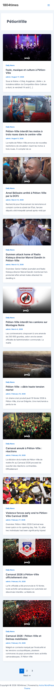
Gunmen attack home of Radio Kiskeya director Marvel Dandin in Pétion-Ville (25, 257)
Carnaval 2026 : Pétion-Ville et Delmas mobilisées (23, 637)
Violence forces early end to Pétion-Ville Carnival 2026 (27, 514)
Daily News (10, 65)
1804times (10, 5)
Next (27, 675)
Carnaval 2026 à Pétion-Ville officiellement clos (22, 576)
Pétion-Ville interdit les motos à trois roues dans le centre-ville (24, 133)
